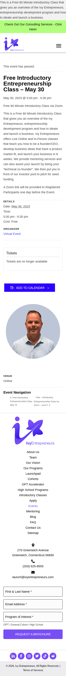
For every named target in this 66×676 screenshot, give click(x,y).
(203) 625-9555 (33, 566)
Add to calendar (30, 287)
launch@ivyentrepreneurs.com (33, 577)
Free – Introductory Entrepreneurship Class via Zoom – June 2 (46, 401)
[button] (13, 656)
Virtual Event (12, 234)
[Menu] (59, 46)
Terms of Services (33, 670)
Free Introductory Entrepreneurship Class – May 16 (22, 401)
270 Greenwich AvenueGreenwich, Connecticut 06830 (33, 553)
